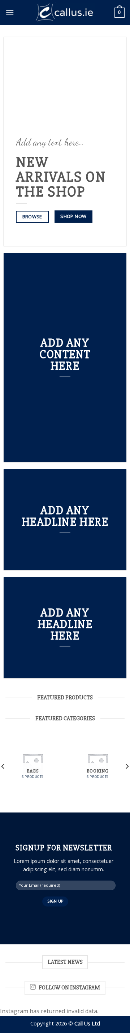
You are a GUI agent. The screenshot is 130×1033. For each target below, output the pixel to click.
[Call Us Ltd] (65, 13)
